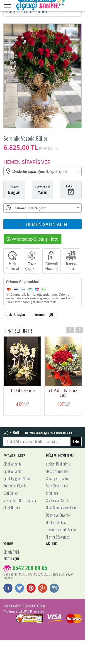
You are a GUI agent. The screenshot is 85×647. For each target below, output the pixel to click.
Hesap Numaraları (57, 471)
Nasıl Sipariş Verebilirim (61, 507)
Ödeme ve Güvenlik (58, 515)
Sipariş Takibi (11, 552)
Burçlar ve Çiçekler (15, 486)
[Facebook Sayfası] (7, 589)
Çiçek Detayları (15, 314)
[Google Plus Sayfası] (42, 589)
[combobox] (42, 171)
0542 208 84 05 (29, 567)
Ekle (76, 441)
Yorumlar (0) (43, 314)
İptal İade (52, 493)
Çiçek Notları (11, 507)
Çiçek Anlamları (13, 464)
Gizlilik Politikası (56, 522)
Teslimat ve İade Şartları (62, 529)
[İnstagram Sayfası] (54, 589)
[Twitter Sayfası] (19, 589)
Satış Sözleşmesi (57, 486)
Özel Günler (10, 493)
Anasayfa (12, 11)
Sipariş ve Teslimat (58, 478)
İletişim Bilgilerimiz (58, 464)
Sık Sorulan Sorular (58, 500)
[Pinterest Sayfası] (31, 589)
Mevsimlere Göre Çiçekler (19, 500)
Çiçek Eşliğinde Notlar (17, 478)
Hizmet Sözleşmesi (58, 537)
